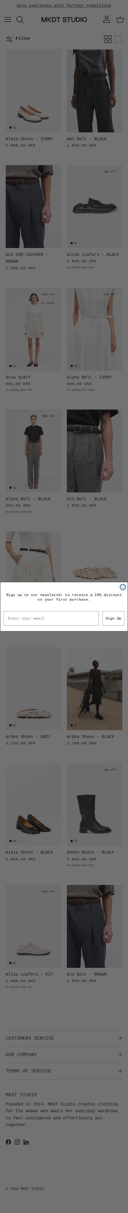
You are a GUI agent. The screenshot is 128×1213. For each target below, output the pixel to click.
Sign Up (114, 618)
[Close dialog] (123, 587)
